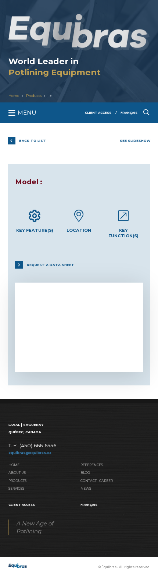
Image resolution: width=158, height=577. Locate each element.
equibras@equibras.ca (29, 453)
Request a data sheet (50, 265)
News (85, 488)
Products (34, 96)
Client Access (98, 113)
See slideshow (135, 141)
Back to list (32, 141)
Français (129, 113)
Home (13, 96)
